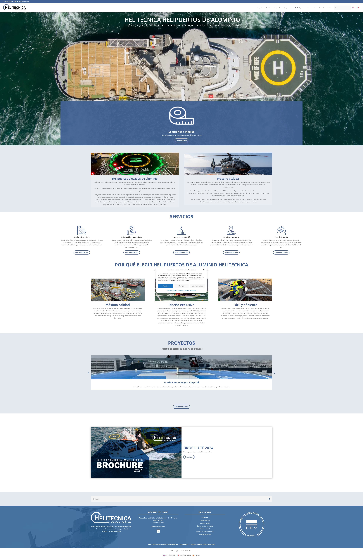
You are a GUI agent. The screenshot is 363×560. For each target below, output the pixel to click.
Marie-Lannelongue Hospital (181, 382)
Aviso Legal (193, 290)
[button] (204, 270)
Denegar (181, 286)
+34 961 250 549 (158, 523)
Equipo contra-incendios (205, 526)
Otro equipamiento (205, 534)
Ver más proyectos (181, 407)
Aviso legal (184, 544)
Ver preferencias (197, 286)
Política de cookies (172, 290)
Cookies (193, 544)
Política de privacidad (206, 544)
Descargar (189, 457)
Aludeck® (205, 517)
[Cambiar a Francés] (357, 9)
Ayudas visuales (205, 523)
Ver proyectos (181, 140)
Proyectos (174, 544)
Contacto (165, 544)
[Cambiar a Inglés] (353, 9)
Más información (81, 252)
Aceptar (165, 286)
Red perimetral (205, 529)
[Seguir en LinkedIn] (158, 531)
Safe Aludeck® (205, 520)
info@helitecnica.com (158, 526)
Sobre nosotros (154, 544)
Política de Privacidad (183, 290)
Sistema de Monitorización (204, 532)
